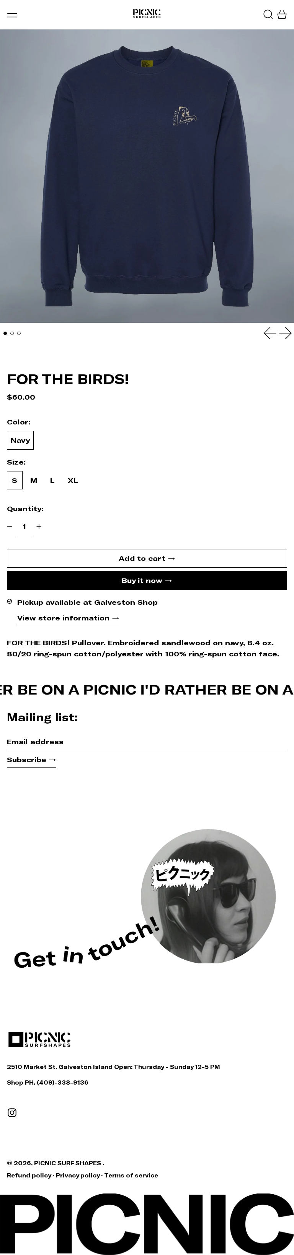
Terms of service (131, 1175)
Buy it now (142, 580)
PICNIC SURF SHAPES (68, 1163)
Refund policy (29, 1175)
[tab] (5, 333)
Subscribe (26, 759)
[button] (268, 14)
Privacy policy (78, 1175)
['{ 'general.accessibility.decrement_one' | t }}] (9, 526)
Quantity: (25, 508)
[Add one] (39, 526)
